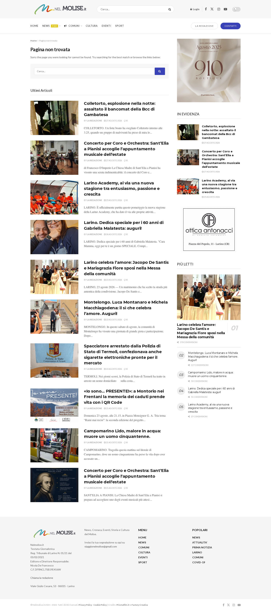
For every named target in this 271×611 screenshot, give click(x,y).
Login (195, 9)
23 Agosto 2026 (114, 280)
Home (34, 25)
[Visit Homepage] (60, 9)
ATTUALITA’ (199, 542)
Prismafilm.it (123, 604)
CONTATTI (231, 25)
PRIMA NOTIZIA (202, 547)
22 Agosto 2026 (114, 319)
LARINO (197, 552)
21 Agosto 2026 (114, 408)
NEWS (142, 542)
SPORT (142, 562)
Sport (119, 25)
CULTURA (92, 25)
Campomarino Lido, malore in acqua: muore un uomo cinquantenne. (210, 374)
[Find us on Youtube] (225, 9)
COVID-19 (198, 562)
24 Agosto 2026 (114, 234)
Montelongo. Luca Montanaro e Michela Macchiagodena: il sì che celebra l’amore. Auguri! (126, 308)
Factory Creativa (140, 604)
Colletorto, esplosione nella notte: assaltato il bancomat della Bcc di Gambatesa (119, 109)
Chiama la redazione (41, 577)
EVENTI (106, 25)
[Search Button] (170, 9)
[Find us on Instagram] (218, 9)
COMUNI (143, 547)
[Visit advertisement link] (209, 70)
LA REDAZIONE (204, 25)
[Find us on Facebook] (206, 9)
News (49, 25)
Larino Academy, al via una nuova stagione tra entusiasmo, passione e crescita (122, 189)
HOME (142, 537)
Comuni (74, 25)
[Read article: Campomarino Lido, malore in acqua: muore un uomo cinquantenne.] (54, 445)
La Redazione (94, 120)
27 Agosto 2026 (114, 120)
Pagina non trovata (48, 40)
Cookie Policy (100, 604)
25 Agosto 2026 (114, 200)
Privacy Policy (85, 604)
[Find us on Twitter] (212, 9)
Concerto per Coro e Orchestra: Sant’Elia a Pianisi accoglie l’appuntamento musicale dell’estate (126, 149)
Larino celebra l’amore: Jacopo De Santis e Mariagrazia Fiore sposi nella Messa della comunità (126, 268)
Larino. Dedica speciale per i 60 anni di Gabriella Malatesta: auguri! (211, 390)
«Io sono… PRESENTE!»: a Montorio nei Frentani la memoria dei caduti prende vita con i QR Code (124, 397)
